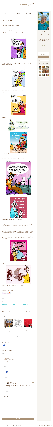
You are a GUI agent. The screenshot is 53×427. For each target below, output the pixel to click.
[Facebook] (1, 1)
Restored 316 (50, 425)
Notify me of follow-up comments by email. (9, 414)
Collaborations (18, 425)
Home (2, 425)
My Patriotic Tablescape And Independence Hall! (9, 311)
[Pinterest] (5, 1)
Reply (33, 358)
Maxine (13, 307)
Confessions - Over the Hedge (10, 11)
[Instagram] (3, 1)
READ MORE (44, 45)
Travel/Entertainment (27, 11)
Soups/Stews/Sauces (21, 11)
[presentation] (8, 323)
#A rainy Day (4, 307)
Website (26, 411)
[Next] (31, 327)
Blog (10, 425)
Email (15, 411)
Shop (13, 425)
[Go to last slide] (5, 327)
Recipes (16, 11)
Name (4, 411)
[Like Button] (3, 298)
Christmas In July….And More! (30, 311)
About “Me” (6, 425)
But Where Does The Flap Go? (18, 330)
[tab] (17, 336)
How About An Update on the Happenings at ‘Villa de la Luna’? (8, 331)
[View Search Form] (6, 1)
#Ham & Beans (9, 307)
